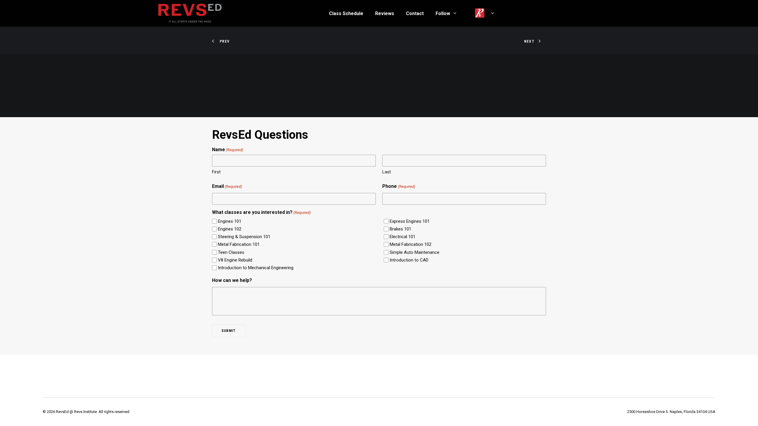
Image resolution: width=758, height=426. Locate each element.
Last (386, 172)
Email (227, 186)
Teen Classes (231, 252)
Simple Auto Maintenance (414, 252)
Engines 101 (229, 221)
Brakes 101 (400, 229)
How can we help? (232, 280)
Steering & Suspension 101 (244, 236)
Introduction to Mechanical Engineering (255, 267)
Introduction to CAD (409, 260)
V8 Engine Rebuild (235, 260)
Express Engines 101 (410, 221)
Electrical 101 (402, 236)
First (216, 172)
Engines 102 (229, 229)
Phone (398, 186)
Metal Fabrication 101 (239, 244)
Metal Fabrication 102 (410, 244)
